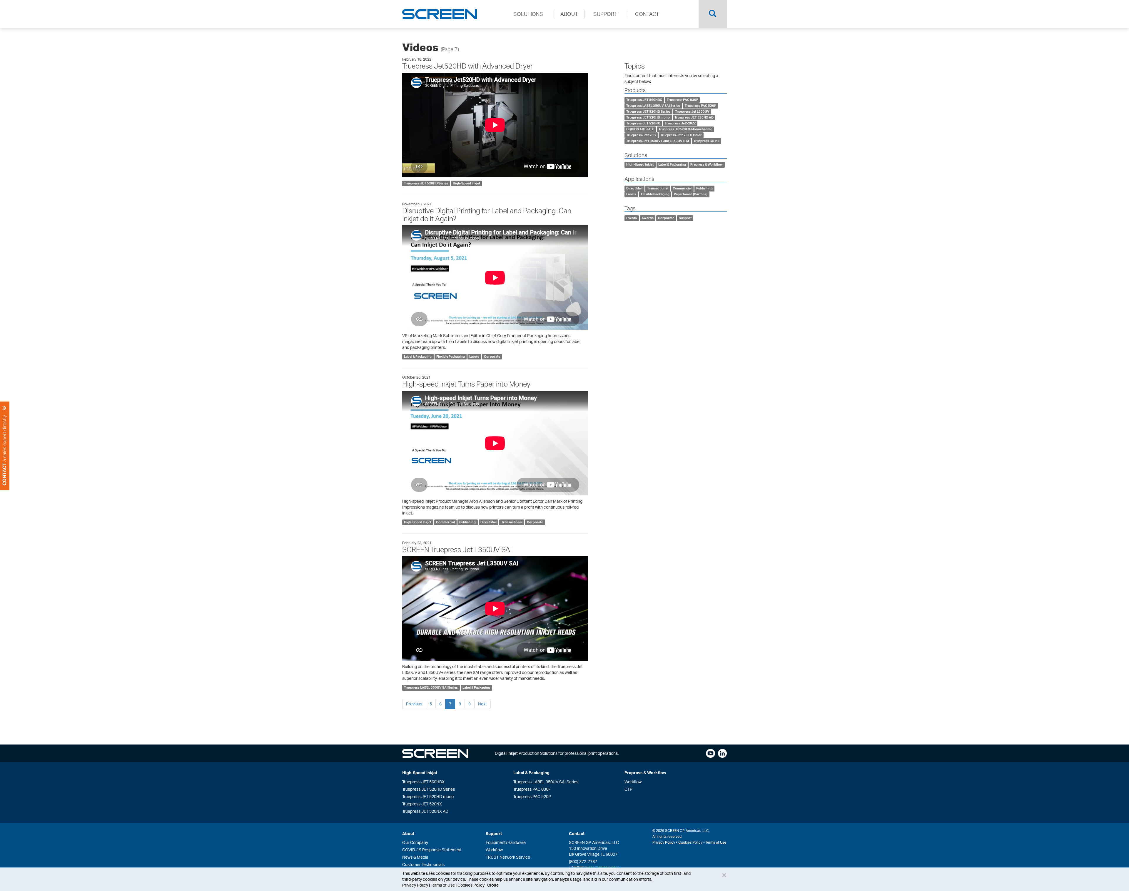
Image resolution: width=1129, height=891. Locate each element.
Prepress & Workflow (706, 165)
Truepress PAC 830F (682, 100)
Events (631, 218)
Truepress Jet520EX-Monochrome (685, 129)
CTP (628, 789)
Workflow (633, 781)
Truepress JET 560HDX (644, 100)
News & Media (415, 857)
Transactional (511, 522)
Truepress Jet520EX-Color (681, 135)
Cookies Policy (471, 884)
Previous (414, 703)
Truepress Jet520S (641, 135)
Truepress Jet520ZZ (680, 123)
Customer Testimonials (423, 864)
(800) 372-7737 (583, 861)
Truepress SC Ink (706, 141)
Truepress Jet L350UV (692, 111)
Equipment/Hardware (506, 842)
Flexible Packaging (450, 356)
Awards (648, 218)
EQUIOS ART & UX (640, 129)
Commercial (445, 522)
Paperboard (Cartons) (690, 194)
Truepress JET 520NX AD (694, 117)
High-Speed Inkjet (466, 183)
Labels (474, 356)
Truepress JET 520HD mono (648, 117)
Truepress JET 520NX (643, 123)
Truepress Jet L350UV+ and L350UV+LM (657, 141)
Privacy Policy (415, 884)
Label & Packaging (418, 356)
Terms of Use (443, 884)
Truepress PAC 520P (700, 106)
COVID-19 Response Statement (432, 849)
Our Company (415, 842)
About (408, 833)
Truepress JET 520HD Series (426, 183)
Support (685, 218)
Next (482, 703)
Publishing (467, 522)
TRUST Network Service (508, 857)
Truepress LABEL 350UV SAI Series (431, 687)
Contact (576, 833)
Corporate (492, 356)
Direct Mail (488, 522)
